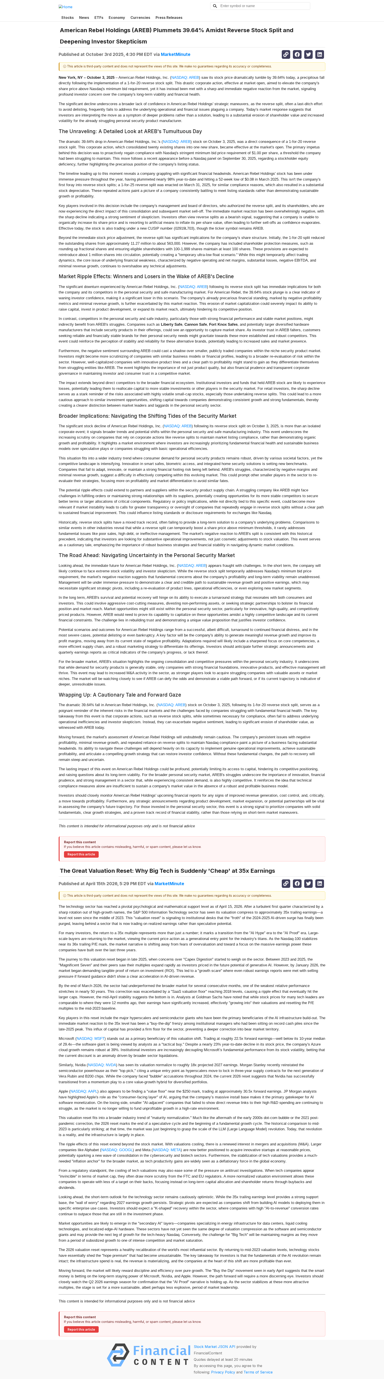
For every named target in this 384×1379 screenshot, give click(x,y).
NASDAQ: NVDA (102, 1065)
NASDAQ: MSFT (90, 1038)
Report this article (81, 854)
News (84, 17)
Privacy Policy (223, 1372)
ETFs (98, 17)
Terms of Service (258, 1372)
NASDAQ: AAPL (83, 1091)
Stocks (67, 17)
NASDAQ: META (167, 1150)
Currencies (140, 17)
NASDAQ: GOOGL (117, 1150)
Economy (117, 17)
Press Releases (169, 17)
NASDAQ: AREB (185, 77)
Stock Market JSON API (214, 1346)
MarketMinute (175, 54)
